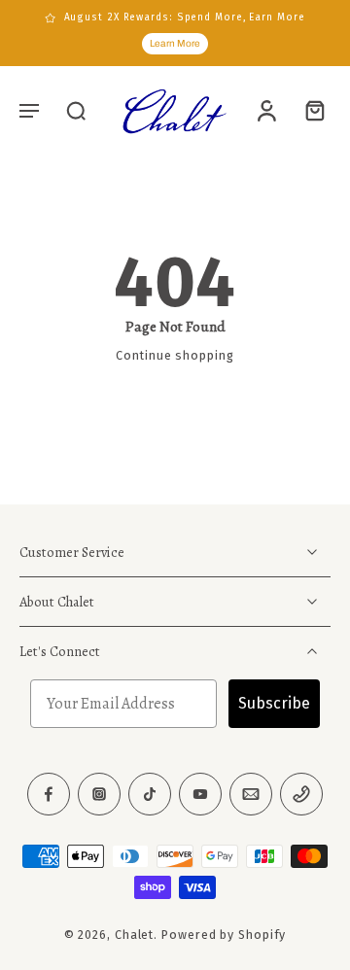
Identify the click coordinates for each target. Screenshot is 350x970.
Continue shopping (174, 355)
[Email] (250, 794)
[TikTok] (149, 794)
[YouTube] (200, 794)
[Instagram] (99, 794)
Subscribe (274, 703)
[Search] (75, 109)
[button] (29, 109)
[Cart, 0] (309, 109)
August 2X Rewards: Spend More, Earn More (184, 17)
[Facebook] (48, 794)
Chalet (134, 934)
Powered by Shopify (223, 934)
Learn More (175, 43)
